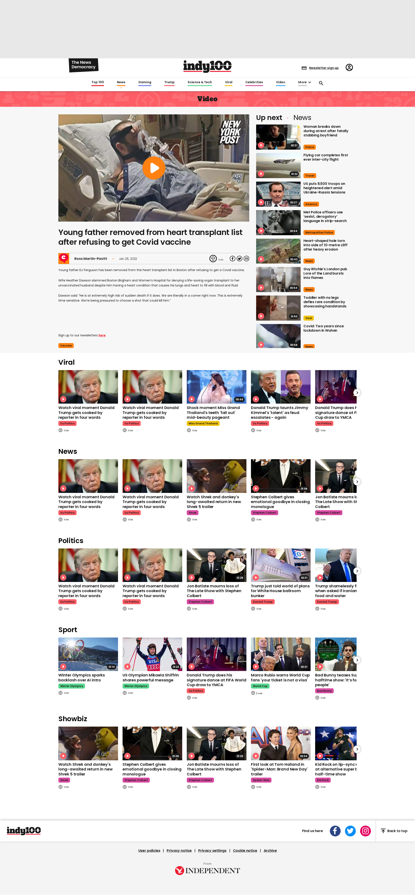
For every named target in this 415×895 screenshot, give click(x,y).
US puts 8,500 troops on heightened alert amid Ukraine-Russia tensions (324, 188)
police (309, 147)
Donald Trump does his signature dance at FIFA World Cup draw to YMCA (345, 412)
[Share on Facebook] (232, 258)
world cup (260, 686)
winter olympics (71, 686)
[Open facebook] (335, 831)
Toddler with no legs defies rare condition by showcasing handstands (324, 302)
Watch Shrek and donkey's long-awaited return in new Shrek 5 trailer (214, 501)
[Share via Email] (246, 258)
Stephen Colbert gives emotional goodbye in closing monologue (280, 501)
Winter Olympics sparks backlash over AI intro (81, 677)
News (121, 82)
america (311, 204)
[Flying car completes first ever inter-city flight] (278, 165)
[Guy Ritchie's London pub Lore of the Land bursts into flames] (278, 279)
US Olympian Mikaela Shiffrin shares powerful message (151, 677)
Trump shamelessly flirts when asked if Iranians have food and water (342, 590)
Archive (270, 851)
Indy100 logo (207, 66)
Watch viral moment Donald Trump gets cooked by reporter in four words (86, 412)
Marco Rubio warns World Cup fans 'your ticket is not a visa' (280, 677)
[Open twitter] (350, 831)
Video (280, 82)
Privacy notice (179, 851)
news (309, 261)
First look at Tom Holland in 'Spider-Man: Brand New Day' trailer (279, 769)
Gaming (144, 82)
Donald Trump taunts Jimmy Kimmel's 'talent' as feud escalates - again (279, 412)
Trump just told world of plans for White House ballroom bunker (280, 590)
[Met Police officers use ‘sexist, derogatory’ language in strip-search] (278, 222)
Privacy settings (212, 851)
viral (308, 318)
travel (309, 175)
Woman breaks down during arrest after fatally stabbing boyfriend (325, 131)
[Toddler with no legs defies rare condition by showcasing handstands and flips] (278, 308)
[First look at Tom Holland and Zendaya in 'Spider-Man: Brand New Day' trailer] (281, 743)
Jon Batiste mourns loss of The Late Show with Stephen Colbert (342, 501)
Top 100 (97, 82)
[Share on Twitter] (239, 258)
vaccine (66, 345)
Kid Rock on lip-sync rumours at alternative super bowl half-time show (343, 769)
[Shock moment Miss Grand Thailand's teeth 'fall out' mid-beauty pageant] (216, 387)
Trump (169, 82)
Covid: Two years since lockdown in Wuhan (323, 328)
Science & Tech (200, 82)
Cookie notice (245, 851)
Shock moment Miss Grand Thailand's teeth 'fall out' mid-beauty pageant (213, 412)
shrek (192, 513)
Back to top (397, 831)
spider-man (261, 780)
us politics (67, 423)
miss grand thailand (203, 423)
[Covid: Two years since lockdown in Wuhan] (278, 336)
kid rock (323, 780)
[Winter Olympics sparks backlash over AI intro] (88, 654)
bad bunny (324, 691)
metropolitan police (319, 232)
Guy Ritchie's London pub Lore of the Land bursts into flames (325, 273)
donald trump (263, 602)
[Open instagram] (365, 831)
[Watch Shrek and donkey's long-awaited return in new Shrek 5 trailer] (216, 476)
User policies (149, 851)
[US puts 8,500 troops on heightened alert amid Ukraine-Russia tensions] (278, 194)
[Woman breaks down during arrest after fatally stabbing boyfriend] (278, 137)
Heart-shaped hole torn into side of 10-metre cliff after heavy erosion (325, 245)
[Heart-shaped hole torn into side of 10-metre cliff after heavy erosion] (278, 251)
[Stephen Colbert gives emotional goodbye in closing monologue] (281, 476)
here (102, 335)
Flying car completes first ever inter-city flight (325, 157)
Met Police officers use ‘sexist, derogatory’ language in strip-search (325, 216)
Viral (228, 82)
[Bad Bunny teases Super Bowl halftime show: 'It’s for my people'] (345, 654)
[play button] (153, 168)
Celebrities (254, 82)
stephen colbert (264, 513)
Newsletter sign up (324, 68)
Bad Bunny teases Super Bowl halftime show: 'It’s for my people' (343, 679)
